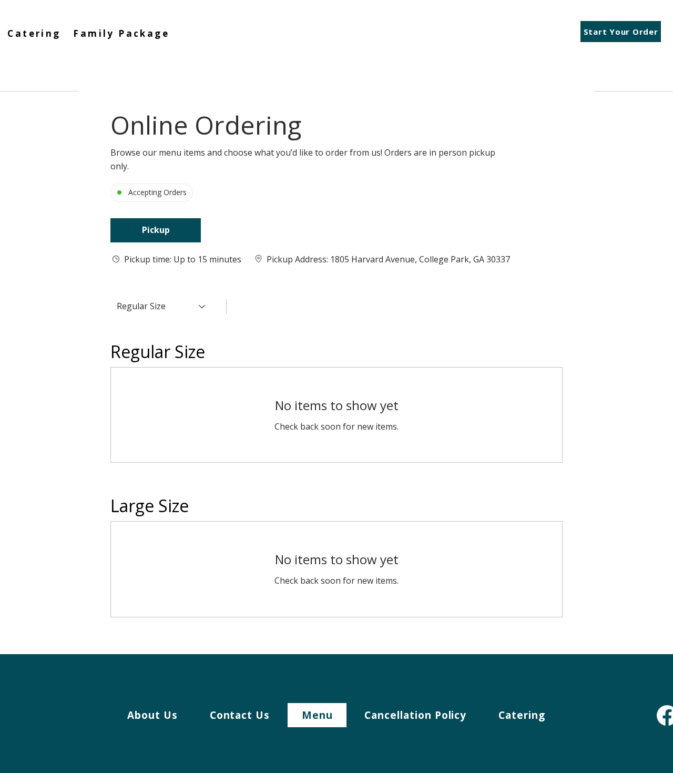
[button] (155, 230)
